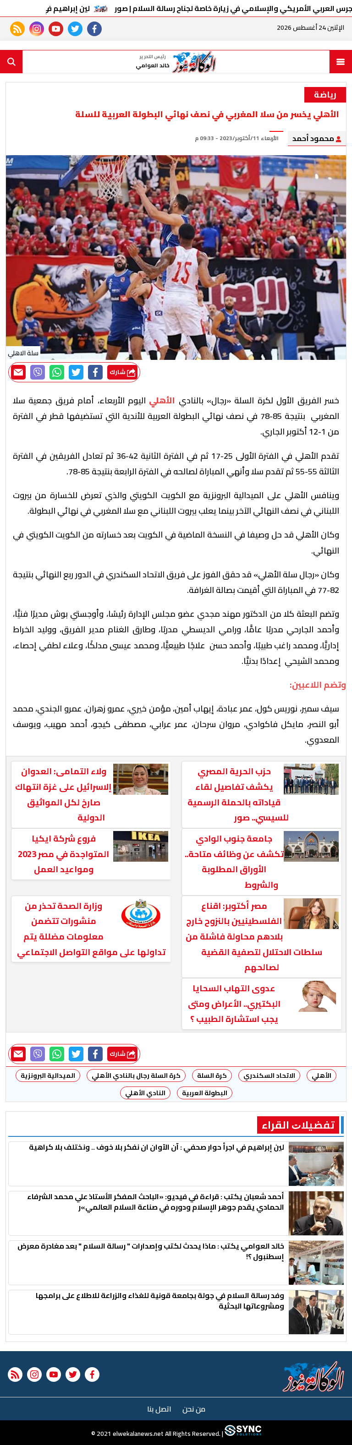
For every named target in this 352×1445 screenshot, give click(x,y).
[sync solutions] (242, 1434)
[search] (11, 61)
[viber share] (37, 372)
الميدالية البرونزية (48, 1075)
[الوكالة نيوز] (313, 1376)
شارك (118, 372)
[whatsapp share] (57, 372)
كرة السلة (212, 1075)
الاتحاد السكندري (269, 1075)
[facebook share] (95, 372)
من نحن (193, 1409)
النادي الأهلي (145, 1093)
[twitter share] (76, 372)
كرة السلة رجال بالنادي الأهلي (136, 1075)
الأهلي (321, 1075)
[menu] (340, 61)
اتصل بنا (159, 1409)
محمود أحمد (314, 138)
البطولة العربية (204, 1093)
